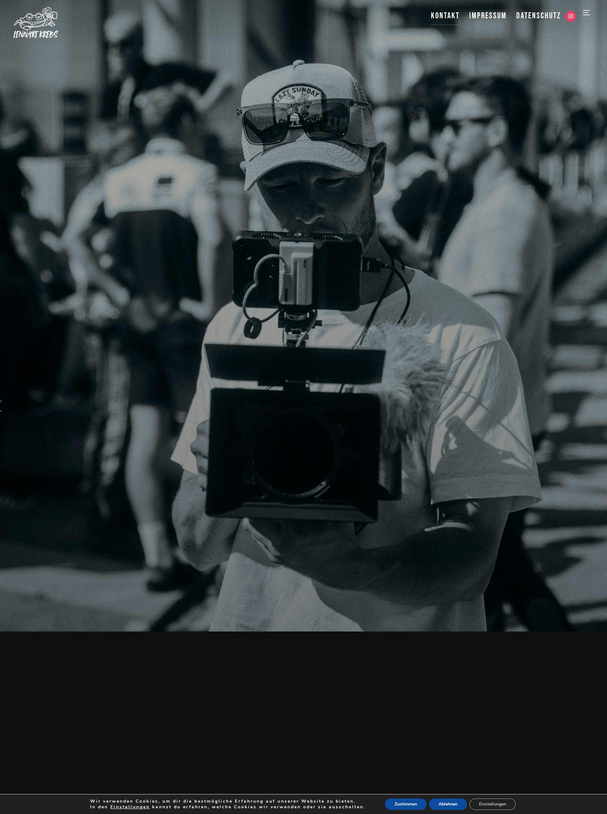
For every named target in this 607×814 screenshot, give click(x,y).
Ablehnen (447, 804)
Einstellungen (130, 807)
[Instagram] (570, 17)
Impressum (488, 16)
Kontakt (445, 16)
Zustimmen (406, 804)
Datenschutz (538, 16)
